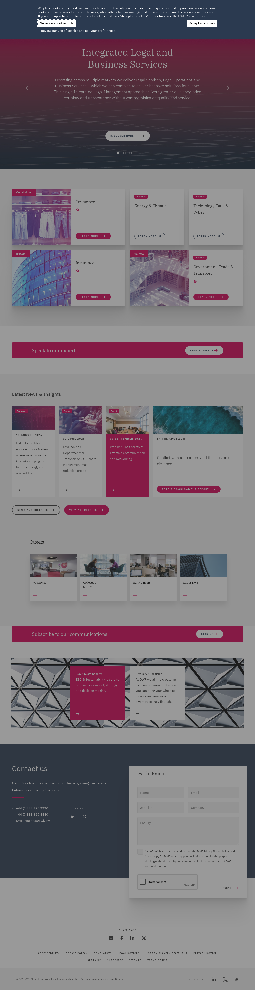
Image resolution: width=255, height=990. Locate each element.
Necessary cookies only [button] (57, 23)
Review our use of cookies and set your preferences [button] (78, 31)
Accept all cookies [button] (202, 23)
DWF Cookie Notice (192, 16)
